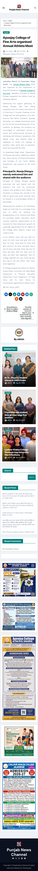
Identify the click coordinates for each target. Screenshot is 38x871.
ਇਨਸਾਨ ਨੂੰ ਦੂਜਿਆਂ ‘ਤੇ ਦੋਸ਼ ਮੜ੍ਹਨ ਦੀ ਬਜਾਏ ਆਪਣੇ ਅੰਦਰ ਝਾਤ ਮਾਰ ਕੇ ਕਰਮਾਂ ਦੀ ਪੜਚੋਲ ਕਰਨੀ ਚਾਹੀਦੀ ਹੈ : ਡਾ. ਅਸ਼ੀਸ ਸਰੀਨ (18, 496)
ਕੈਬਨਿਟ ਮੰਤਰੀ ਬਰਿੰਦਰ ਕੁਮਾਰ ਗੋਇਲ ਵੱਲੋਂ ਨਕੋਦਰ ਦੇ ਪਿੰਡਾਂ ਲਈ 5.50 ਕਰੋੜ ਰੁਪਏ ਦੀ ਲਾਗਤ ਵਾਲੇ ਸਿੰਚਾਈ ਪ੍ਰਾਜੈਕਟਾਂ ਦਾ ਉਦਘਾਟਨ (17, 505)
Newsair (17, 868)
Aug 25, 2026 (20, 457)
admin (11, 51)
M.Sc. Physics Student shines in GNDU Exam (16, 379)
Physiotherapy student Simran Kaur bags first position (16, 415)
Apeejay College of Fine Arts (14, 54)
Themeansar (26, 868)
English (6, 32)
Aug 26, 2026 (20, 383)
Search (7, 470)
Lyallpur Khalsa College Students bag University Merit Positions (17, 452)
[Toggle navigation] (3, 8)
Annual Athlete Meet (21, 84)
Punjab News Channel (19, 9)
